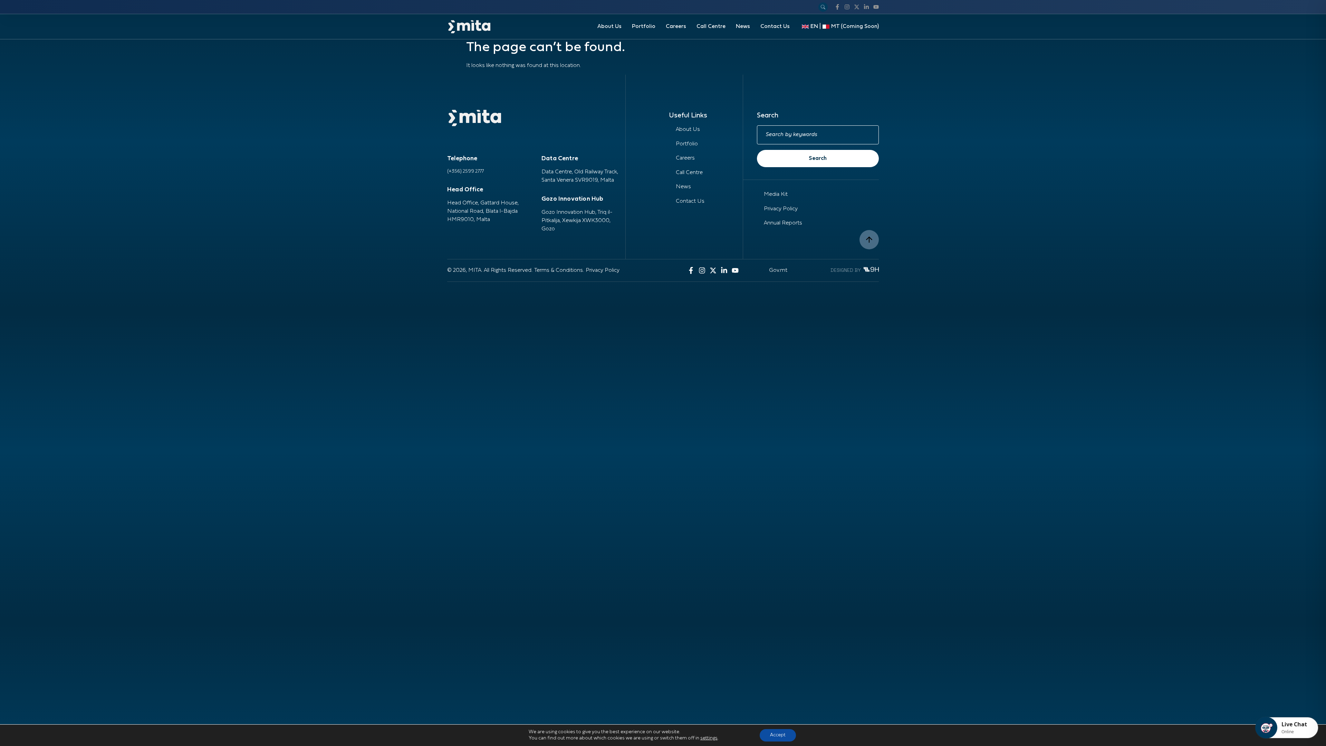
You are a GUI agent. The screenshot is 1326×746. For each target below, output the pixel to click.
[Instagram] (847, 7)
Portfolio (643, 26)
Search (818, 158)
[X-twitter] (856, 7)
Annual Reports (783, 223)
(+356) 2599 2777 (465, 171)
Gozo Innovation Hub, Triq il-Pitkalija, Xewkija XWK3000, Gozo (577, 220)
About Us (609, 26)
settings (709, 738)
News (743, 26)
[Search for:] (818, 134)
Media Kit (776, 194)
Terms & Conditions (558, 270)
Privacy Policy (781, 209)
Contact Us (775, 26)
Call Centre (711, 26)
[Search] (823, 7)
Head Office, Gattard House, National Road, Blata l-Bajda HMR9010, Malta (483, 211)
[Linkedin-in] (866, 7)
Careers (676, 26)
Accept (778, 735)
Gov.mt (778, 270)
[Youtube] (876, 7)
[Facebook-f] (837, 7)
